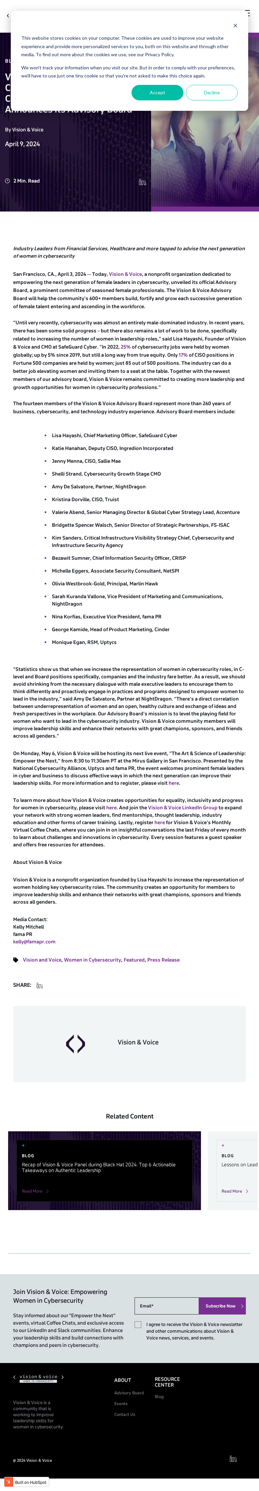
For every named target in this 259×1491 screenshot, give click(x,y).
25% (126, 347)
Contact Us (124, 1415)
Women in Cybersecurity (92, 960)
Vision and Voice (42, 960)
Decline (212, 92)
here (174, 783)
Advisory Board (129, 1393)
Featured (134, 960)
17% (183, 355)
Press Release (163, 960)
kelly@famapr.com (34, 941)
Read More (32, 1191)
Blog (159, 1397)
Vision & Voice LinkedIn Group (183, 807)
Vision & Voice (125, 274)
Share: (22, 985)
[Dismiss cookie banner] (235, 25)
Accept (157, 92)
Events (120, 1404)
